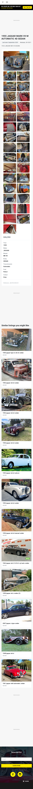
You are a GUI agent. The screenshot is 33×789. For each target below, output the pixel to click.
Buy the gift (27, 7)
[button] (9, 76)
